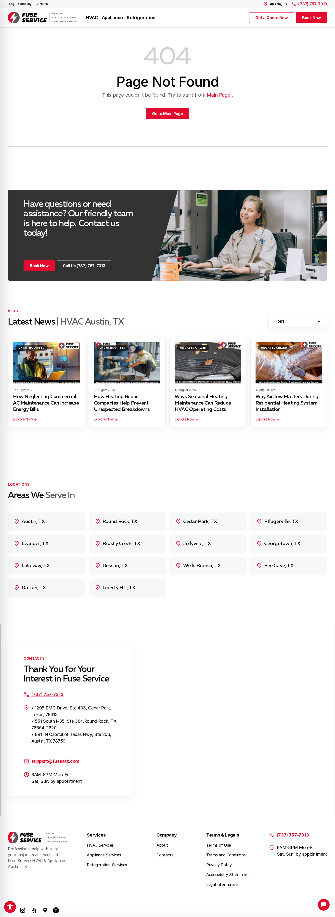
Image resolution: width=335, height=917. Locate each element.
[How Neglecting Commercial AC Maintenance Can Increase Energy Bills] (46, 362)
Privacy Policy (219, 864)
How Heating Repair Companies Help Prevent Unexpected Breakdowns (122, 403)
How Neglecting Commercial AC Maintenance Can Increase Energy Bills (46, 403)
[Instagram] (23, 910)
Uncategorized (31, 347)
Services (96, 835)
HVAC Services (100, 845)
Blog (11, 4)
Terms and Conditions (226, 854)
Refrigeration (141, 17)
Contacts (42, 4)
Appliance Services (104, 854)
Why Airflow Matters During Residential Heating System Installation (287, 403)
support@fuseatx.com (55, 761)
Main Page (218, 95)
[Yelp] (34, 910)
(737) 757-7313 (312, 3)
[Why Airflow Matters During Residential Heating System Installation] (289, 362)
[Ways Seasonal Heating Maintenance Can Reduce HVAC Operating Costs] (208, 362)
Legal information (222, 884)
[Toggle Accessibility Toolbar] (10, 907)
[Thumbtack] (56, 910)
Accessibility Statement (227, 874)
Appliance (112, 17)
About (162, 845)
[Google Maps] (45, 910)
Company (25, 4)
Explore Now (23, 419)
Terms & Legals (222, 835)
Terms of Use (218, 845)
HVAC (92, 17)
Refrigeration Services (107, 864)
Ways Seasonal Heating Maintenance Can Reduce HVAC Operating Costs (203, 403)
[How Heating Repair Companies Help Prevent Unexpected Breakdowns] (127, 362)
